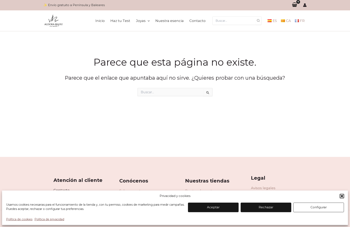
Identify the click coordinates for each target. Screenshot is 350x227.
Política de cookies (19, 219)
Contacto (197, 21)
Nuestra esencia (169, 21)
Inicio (100, 21)
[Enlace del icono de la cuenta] (305, 5)
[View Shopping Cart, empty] (294, 5)
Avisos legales (263, 188)
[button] (342, 196)
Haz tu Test (120, 21)
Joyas (141, 21)
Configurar (319, 207)
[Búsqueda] (258, 21)
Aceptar (213, 207)
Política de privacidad (49, 219)
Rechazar (266, 207)
